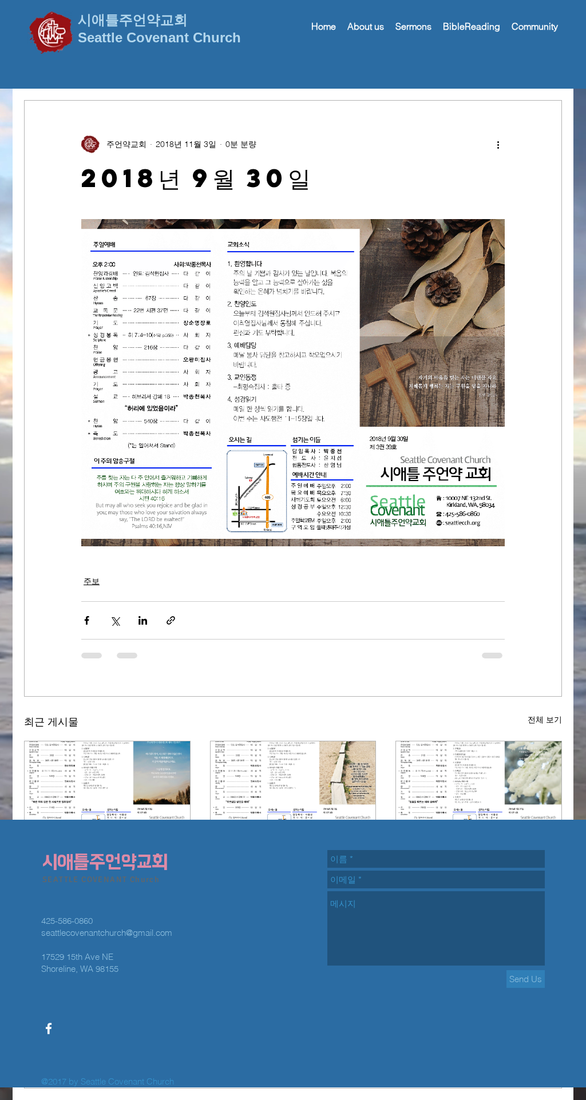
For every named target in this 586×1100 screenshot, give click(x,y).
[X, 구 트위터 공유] (114, 620)
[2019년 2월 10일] (107, 787)
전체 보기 (545, 719)
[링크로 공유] (170, 620)
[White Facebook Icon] (48, 1028)
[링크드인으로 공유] (142, 620)
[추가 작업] (498, 144)
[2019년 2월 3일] (293, 787)
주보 (92, 581)
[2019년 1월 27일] (478, 787)
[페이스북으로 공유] (86, 620)
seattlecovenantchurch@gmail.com (106, 932)
